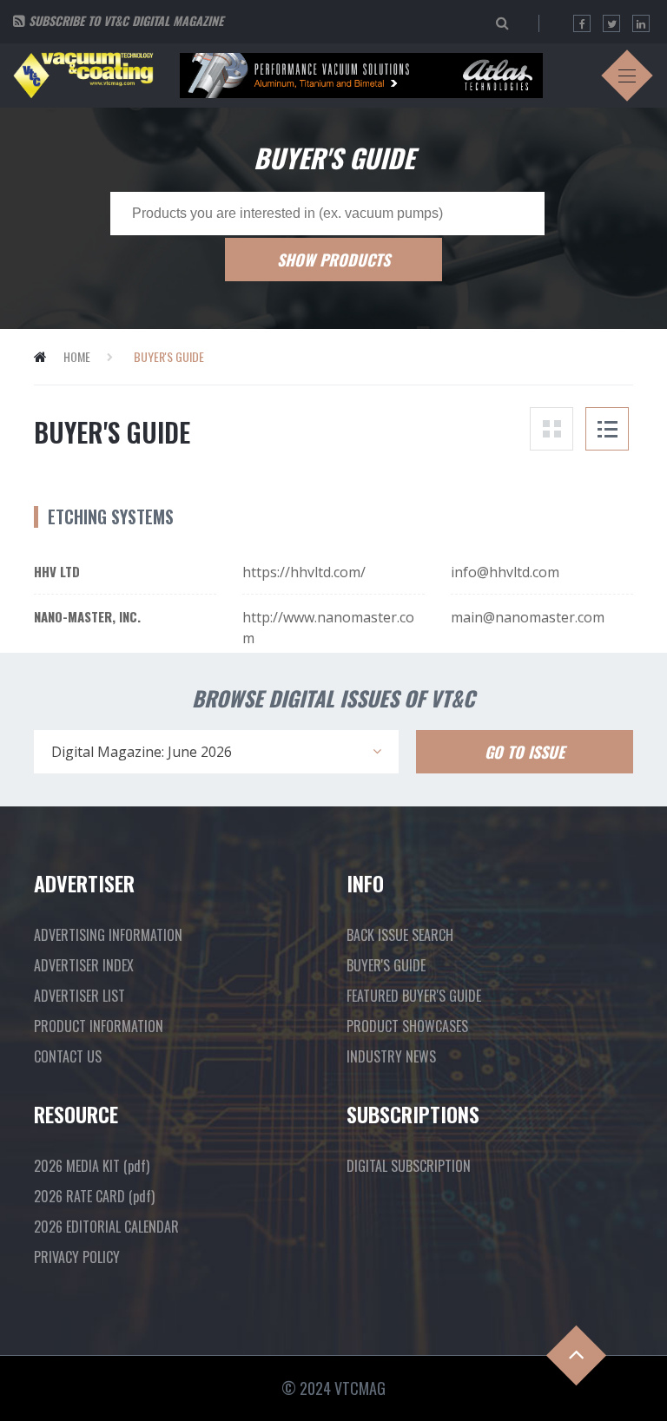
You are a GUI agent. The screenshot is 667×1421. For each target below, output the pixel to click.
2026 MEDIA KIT (91, 1165)
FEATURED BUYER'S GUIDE (414, 995)
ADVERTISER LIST (79, 995)
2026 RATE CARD (94, 1196)
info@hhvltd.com (505, 572)
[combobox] (216, 751)
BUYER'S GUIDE (386, 965)
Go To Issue (525, 751)
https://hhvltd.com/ (304, 572)
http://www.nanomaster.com (328, 628)
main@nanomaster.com (527, 617)
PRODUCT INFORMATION (98, 1026)
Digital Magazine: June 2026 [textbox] (141, 751)
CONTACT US (68, 1056)
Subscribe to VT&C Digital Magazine (126, 20)
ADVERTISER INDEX (84, 965)
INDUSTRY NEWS (391, 1056)
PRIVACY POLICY (77, 1257)
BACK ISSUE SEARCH (400, 934)
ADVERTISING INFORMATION (108, 934)
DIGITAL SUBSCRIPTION (409, 1165)
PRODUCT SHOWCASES (407, 1026)
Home (76, 356)
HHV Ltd (57, 571)
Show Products (333, 259)
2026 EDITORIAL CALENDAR (106, 1226)
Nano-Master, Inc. (87, 616)
